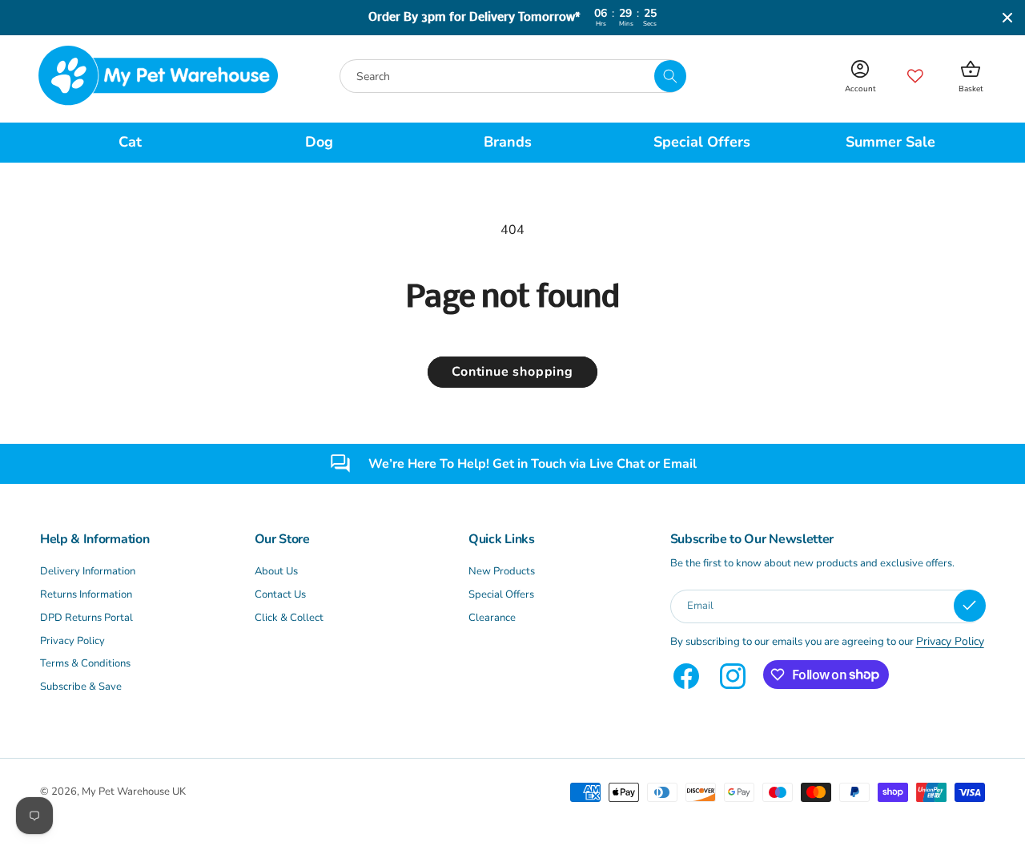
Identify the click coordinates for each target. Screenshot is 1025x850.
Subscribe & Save (81, 686)
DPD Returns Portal (86, 617)
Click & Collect (289, 617)
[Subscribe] (970, 606)
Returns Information (86, 594)
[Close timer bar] (1007, 17)
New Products (501, 571)
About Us (276, 571)
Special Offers (501, 594)
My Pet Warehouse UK (134, 791)
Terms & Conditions (85, 663)
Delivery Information (87, 571)
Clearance (492, 617)
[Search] (670, 76)
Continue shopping (512, 372)
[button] (134, 143)
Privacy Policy (72, 641)
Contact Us (280, 594)
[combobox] (512, 76)
